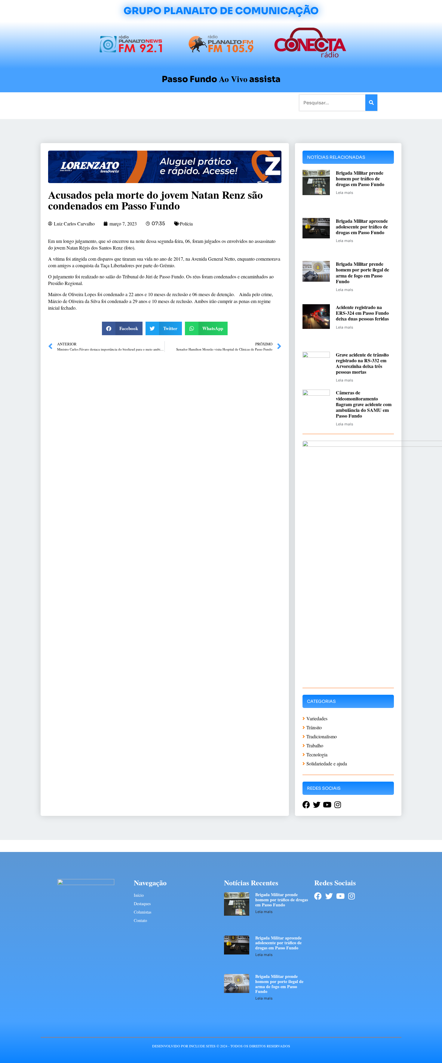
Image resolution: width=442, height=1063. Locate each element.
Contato (241, 102)
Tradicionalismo (139, 102)
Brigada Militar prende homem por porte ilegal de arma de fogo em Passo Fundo (362, 272)
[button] (122, 328)
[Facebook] (318, 896)
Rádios (108, 102)
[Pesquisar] (371, 102)
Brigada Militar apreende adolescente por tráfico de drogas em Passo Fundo (362, 226)
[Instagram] (351, 896)
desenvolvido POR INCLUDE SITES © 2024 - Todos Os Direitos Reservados (221, 1045)
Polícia (186, 223)
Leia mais (344, 192)
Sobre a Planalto (209, 102)
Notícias (86, 102)
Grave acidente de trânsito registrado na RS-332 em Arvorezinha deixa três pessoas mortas (362, 363)
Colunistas (174, 102)
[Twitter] (329, 896)
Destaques (142, 903)
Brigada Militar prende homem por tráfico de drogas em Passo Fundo (360, 178)
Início (65, 102)
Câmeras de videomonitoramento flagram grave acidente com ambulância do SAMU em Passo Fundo (363, 404)
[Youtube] (340, 896)
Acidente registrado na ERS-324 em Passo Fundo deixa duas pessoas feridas (362, 313)
